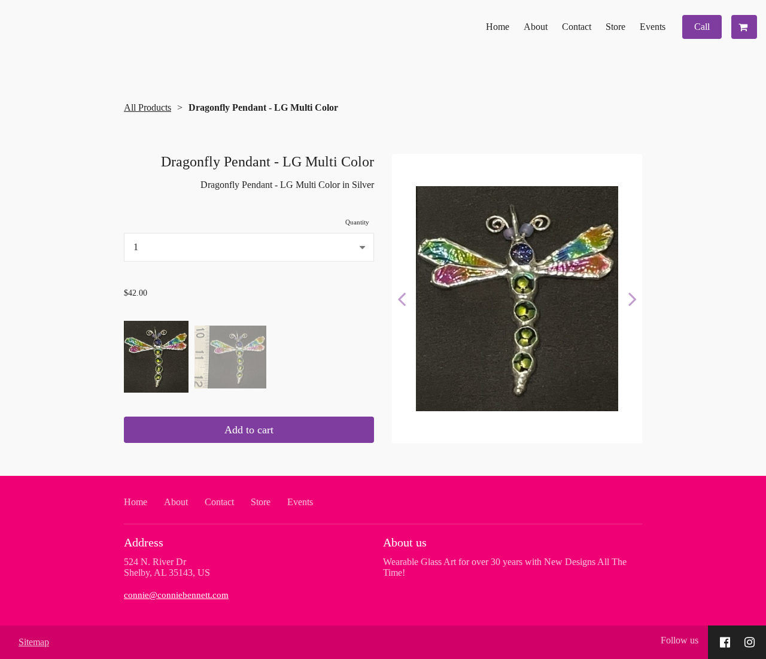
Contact (576, 27)
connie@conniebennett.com (176, 595)
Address (143, 542)
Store (615, 27)
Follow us (679, 640)
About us (405, 542)
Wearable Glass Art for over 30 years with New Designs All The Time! (505, 567)
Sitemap (34, 642)
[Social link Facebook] (725, 642)
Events (652, 27)
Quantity (357, 222)
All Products (147, 107)
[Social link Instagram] (749, 642)
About (536, 27)
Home (497, 27)
